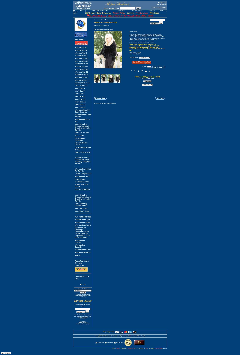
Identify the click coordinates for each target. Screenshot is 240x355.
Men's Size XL (80, 96)
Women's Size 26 (81, 77)
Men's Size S (80, 88)
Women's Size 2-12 (82, 80)
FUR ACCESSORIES (83, 217)
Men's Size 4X (80, 105)
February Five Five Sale (82, 278)
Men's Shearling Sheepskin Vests (81, 205)
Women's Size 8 (81, 56)
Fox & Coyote (80, 179)
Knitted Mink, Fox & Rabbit (82, 185)
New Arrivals (79, 39)
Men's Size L (79, 94)
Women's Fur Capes (82, 220)
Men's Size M (80, 91)
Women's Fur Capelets (80, 246)
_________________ (83, 155)
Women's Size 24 (81, 75)
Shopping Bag (156, 7)
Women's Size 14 (81, 64)
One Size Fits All (81, 86)
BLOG (83, 284)
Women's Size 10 (81, 58)
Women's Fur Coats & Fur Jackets (83, 170)
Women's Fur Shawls (83, 225)
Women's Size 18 (81, 69)
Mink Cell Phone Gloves (81, 144)
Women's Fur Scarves (80, 241)
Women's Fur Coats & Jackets (83, 116)
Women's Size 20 (81, 72)
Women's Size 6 (81, 53)
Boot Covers (79, 135)
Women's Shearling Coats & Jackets (82, 111)
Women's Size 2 (81, 47)
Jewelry (78, 255)
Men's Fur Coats (81, 208)
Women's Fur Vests (82, 176)
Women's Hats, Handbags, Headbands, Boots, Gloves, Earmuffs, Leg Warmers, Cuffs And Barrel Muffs (82, 233)
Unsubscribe (83, 296)
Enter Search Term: (111, 8)
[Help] (87, 312)
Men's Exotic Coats (82, 211)
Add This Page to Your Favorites (162, 3)
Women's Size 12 (81, 61)
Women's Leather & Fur (82, 120)
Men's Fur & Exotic (82, 133)
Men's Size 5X (80, 107)
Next (160, 98)
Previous (100, 98)
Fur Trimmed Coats (82, 182)
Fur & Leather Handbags (80, 139)
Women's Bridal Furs (82, 252)
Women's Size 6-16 (82, 83)
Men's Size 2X (80, 99)
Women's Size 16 (81, 66)
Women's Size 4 (81, 50)
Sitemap (165, 348)
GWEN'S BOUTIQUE (83, 152)
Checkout (163, 7)
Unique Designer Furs (83, 174)
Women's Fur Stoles (82, 222)
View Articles (79, 266)
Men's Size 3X (80, 102)
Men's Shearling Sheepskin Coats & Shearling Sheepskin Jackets (82, 127)
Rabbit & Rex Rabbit (82, 189)
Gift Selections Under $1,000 (83, 148)
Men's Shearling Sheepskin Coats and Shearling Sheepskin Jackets (83, 198)
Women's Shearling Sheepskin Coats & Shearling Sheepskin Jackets (82, 161)
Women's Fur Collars (83, 250)
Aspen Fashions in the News (82, 262)
